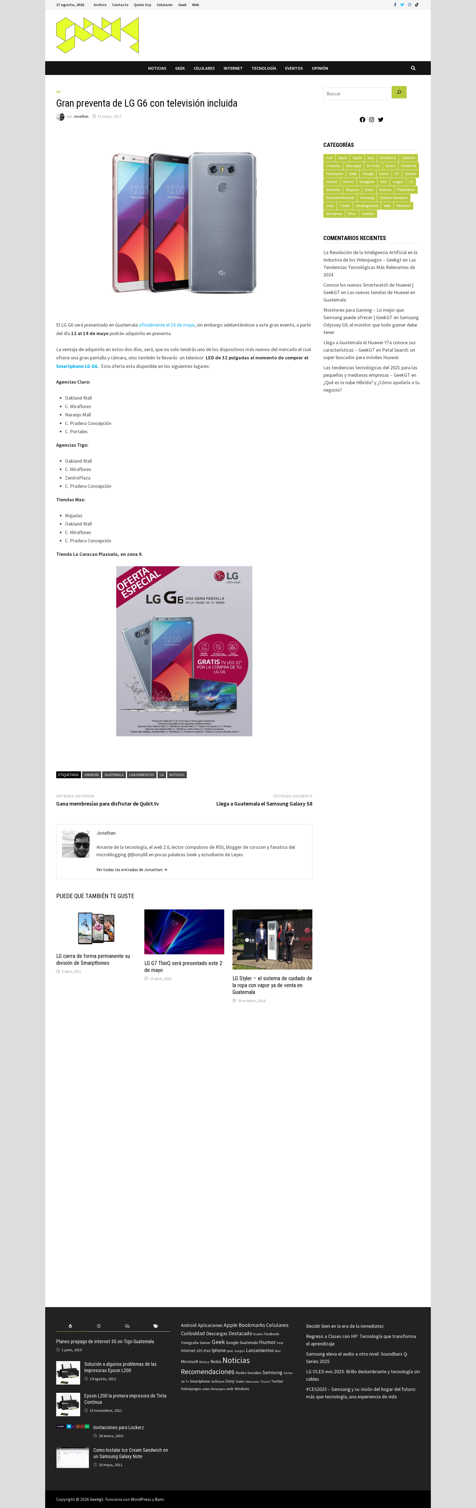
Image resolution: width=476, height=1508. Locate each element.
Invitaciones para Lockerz (118, 1427)
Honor (384, 173)
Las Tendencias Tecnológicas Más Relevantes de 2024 (369, 267)
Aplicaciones (210, 1325)
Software (218, 1381)
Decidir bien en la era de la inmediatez (345, 1326)
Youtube (368, 213)
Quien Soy (142, 4)
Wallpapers (218, 1389)
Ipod (230, 1351)
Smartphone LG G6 (77, 366)
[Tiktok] (417, 4)
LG (58, 91)
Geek (182, 4)
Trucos (265, 1381)
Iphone (219, 1350)
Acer (329, 157)
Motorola (333, 189)
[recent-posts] (99, 1326)
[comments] (127, 1326)
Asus (370, 157)
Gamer (205, 1342)
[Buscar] (399, 92)
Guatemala (114, 774)
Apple (342, 157)
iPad (207, 1350)
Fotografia (190, 1342)
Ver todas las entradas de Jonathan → (131, 869)
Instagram (367, 181)
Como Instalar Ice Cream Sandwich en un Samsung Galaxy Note (130, 1453)
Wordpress (334, 213)
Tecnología (263, 68)
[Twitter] (403, 4)
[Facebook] (396, 4)
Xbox (352, 213)
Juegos (398, 181)
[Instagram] (410, 4)
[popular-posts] (70, 1326)
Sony (330, 205)
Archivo (100, 4)
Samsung (367, 197)
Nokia (369, 189)
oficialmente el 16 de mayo (167, 325)
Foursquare (334, 173)
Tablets (240, 1381)
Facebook (408, 165)
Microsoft (189, 1361)
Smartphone (200, 1381)
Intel (383, 181)
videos (206, 1389)
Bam (159, 1499)
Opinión (320, 68)
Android (91, 774)
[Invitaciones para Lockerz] (72, 1428)
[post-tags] (156, 1326)
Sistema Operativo (394, 197)
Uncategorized (367, 205)
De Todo (373, 165)
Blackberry (388, 157)
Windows (403, 205)
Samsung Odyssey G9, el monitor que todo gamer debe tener (371, 324)
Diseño (258, 1334)
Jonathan (80, 116)
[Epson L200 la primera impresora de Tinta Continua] (68, 1396)
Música (204, 1362)
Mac (278, 1351)
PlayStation (406, 189)
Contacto (120, 4)
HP (397, 173)
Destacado (240, 1333)
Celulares (165, 4)
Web (195, 4)
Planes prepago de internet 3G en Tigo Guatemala (105, 1341)
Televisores (252, 1381)
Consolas (333, 165)
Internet (233, 68)
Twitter (345, 205)
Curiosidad (193, 1333)
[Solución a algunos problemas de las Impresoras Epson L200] (68, 1365)
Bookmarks (252, 1325)
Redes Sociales (248, 1372)
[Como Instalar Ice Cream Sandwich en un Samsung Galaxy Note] (72, 1451)
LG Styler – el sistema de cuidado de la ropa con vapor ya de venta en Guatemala (272, 985)
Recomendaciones (340, 197)
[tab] (70, 1326)
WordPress (141, 1499)
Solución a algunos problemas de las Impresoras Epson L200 (120, 1367)
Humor (348, 181)
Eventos (294, 68)
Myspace (352, 189)
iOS (199, 1350)
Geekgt (97, 1499)
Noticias (157, 68)
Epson (390, 165)
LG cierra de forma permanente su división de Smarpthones (93, 959)
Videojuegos (191, 1388)
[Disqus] (184, 1082)
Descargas (353, 165)
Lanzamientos (141, 774)
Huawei (410, 173)
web (230, 1388)
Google (368, 173)
